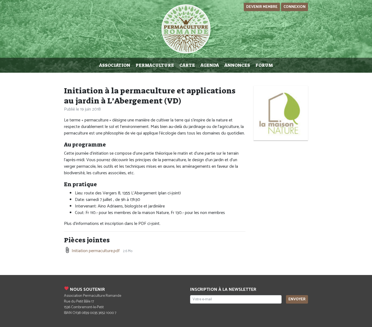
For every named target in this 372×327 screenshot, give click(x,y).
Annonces (237, 65)
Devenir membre (262, 7)
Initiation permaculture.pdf (96, 251)
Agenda (209, 65)
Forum (264, 65)
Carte (187, 65)
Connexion (294, 7)
